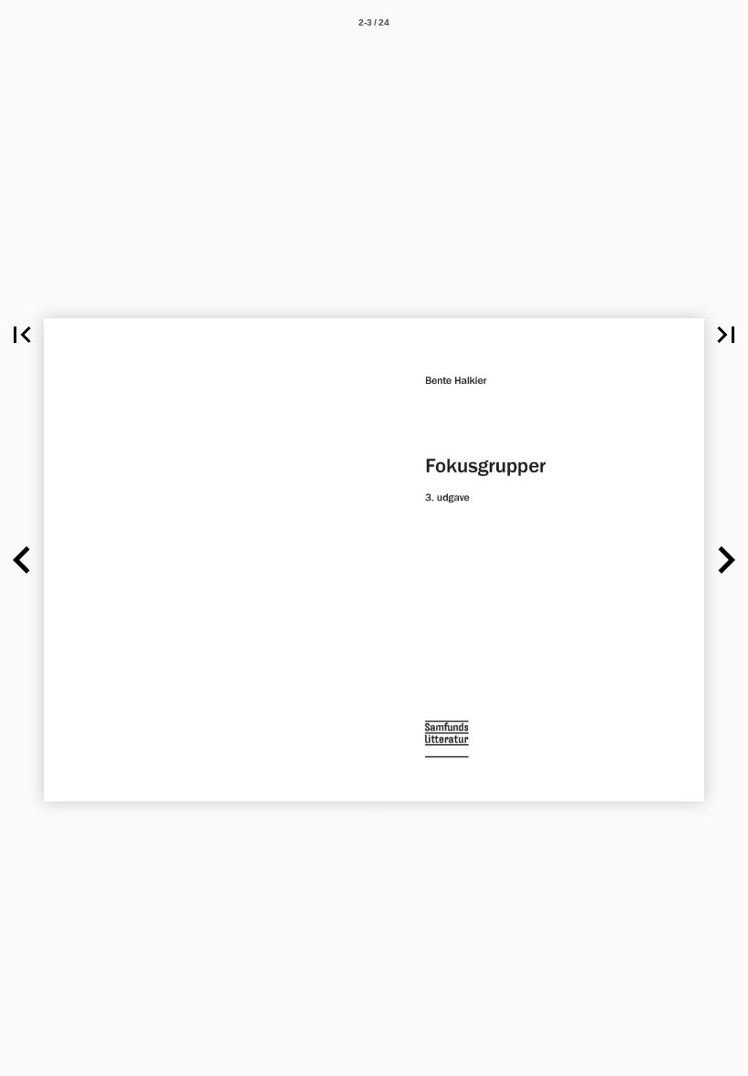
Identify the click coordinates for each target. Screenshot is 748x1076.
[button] (22, 334)
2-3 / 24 (374, 22)
